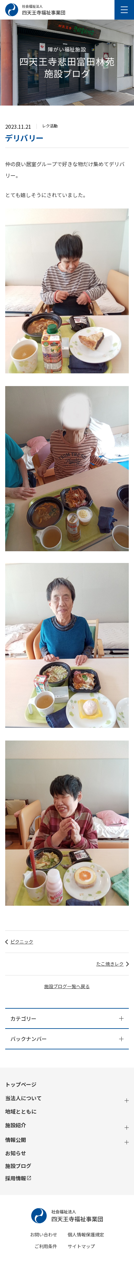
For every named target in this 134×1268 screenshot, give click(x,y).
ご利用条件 (45, 1246)
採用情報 (15, 1178)
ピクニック (21, 941)
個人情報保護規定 (86, 1234)
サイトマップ (81, 1246)
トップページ (20, 1084)
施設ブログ (18, 1166)
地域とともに (20, 1111)
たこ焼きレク (110, 963)
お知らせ (15, 1153)
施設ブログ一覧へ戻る (67, 986)
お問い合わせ (43, 1234)
